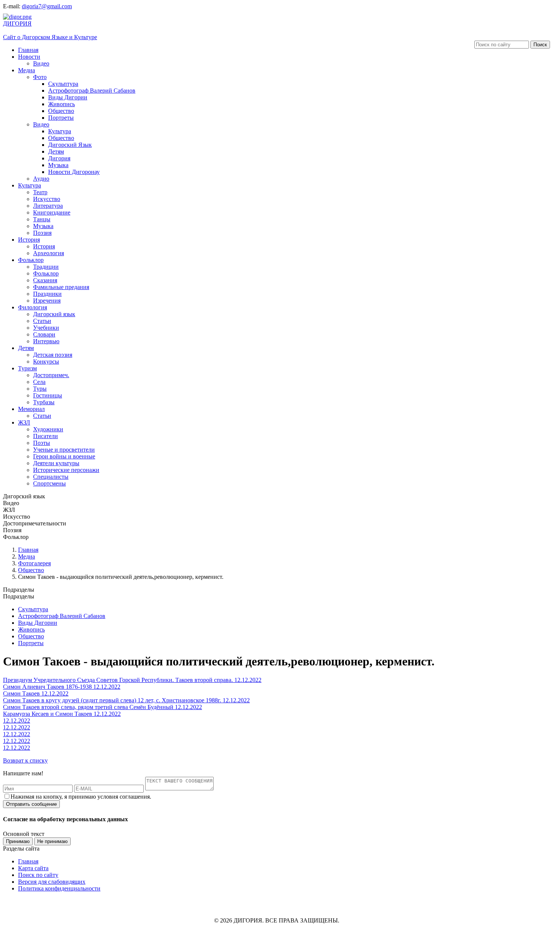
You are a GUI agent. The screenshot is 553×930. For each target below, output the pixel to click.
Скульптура (63, 84)
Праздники (47, 294)
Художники (48, 429)
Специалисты (50, 476)
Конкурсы (46, 361)
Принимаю (18, 841)
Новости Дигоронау (74, 172)
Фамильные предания (61, 287)
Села (39, 382)
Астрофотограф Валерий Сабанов (91, 90)
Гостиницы (47, 395)
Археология (48, 253)
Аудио (41, 178)
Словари (44, 334)
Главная (28, 50)
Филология (32, 307)
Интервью (46, 341)
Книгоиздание (51, 212)
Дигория (59, 158)
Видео (41, 63)
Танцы (41, 219)
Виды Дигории (67, 97)
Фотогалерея (34, 563)
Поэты (41, 443)
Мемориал (31, 409)
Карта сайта (33, 868)
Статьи (42, 321)
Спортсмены (49, 483)
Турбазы (44, 402)
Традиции (46, 266)
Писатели (45, 436)
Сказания (45, 280)
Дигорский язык (54, 314)
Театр (40, 192)
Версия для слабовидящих (51, 881)
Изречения (47, 300)
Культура (59, 131)
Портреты (61, 117)
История (29, 239)
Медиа (26, 70)
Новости (29, 56)
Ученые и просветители (64, 449)
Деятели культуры (56, 463)
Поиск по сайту (38, 875)
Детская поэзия (52, 355)
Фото (40, 77)
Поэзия (42, 233)
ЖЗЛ (24, 422)
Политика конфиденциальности (59, 888)
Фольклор (31, 260)
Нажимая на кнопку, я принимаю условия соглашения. (81, 796)
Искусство (46, 199)
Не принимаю (52, 841)
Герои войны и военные (64, 456)
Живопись (61, 104)
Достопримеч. (51, 375)
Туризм (27, 368)
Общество (61, 111)
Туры (40, 388)
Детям (56, 151)
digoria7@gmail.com (47, 6)
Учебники (46, 327)
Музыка (58, 165)
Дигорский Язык (70, 145)
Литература (48, 205)
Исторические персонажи (66, 470)
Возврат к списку (25, 760)
